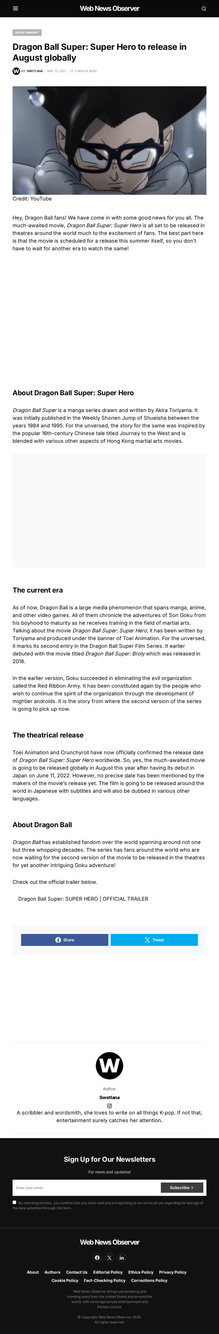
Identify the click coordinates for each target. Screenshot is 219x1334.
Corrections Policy (149, 1280)
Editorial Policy (108, 1272)
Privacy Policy (172, 1272)
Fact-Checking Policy (104, 1280)
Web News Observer (109, 8)
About (33, 1272)
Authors (52, 1272)
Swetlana (110, 1097)
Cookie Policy (65, 1280)
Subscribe (179, 1187)
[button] (16, 8)
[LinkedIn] (121, 1257)
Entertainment (27, 32)
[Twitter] (109, 1257)
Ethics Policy (140, 1272)
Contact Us (77, 1272)
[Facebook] (97, 1257)
